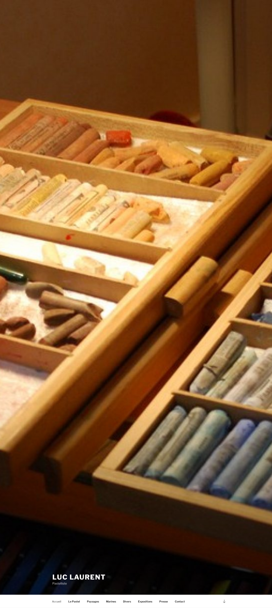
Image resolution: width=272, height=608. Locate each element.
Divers (127, 601)
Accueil (56, 601)
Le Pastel (74, 601)
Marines (111, 601)
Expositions (145, 601)
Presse (163, 601)
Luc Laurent (79, 577)
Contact (180, 601)
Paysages (93, 601)
